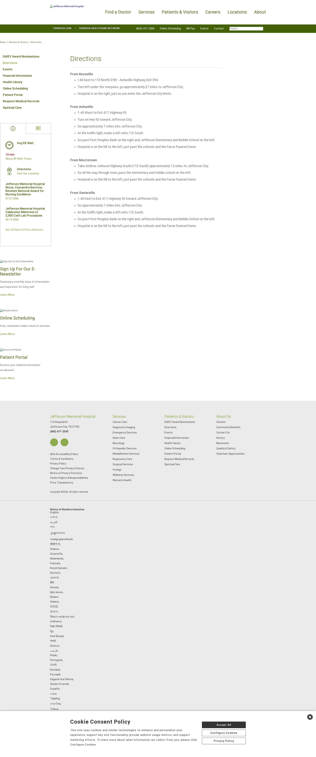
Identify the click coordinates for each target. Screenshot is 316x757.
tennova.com (62, 28)
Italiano (54, 601)
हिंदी (52, 582)
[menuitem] (246, 28)
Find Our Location (28, 173)
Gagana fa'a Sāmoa (61, 679)
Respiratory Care (122, 459)
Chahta (54, 549)
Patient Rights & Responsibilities (69, 477)
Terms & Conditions (61, 458)
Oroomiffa (56, 553)
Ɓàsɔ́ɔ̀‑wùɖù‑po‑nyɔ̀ (62, 616)
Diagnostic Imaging (124, 427)
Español (54, 688)
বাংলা (52, 526)
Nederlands (56, 558)
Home (3, 42)
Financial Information (17, 75)
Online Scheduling (170, 28)
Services (119, 416)
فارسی (54, 650)
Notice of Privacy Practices (66, 473)
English (54, 512)
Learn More (7, 294)
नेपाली (53, 640)
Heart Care (119, 437)
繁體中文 (55, 543)
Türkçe (54, 709)
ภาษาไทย (55, 703)
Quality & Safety (225, 448)
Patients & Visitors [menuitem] (180, 12)
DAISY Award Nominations (21, 56)
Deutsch (55, 572)
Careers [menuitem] (212, 12)
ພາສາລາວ (55, 621)
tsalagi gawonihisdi (61, 539)
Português (56, 660)
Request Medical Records (21, 101)
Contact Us (223, 432)
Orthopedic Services (125, 448)
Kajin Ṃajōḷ (56, 626)
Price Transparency (61, 482)
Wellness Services (123, 474)
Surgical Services (123, 464)
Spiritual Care (12, 107)
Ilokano (54, 596)
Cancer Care (120, 421)
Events (204, 28)
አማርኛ (53, 517)
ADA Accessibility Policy (64, 454)
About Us (223, 416)
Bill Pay (190, 28)
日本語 (54, 606)
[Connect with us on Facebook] (54, 442)
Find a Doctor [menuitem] (118, 12)
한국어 (54, 611)
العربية (53, 522)
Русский (55, 674)
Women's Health (122, 480)
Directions (10, 63)
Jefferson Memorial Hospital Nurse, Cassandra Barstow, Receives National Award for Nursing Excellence (25, 189)
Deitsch (54, 645)
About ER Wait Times (18, 158)
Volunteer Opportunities (230, 453)
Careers (221, 421)
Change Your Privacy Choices (67, 468)
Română (55, 669)
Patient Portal (12, 95)
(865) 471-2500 (145, 28)
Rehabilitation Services (126, 453)
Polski (53, 655)
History (220, 437)
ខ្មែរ (51, 631)
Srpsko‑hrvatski (59, 684)
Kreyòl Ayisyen (58, 568)
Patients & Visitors (18, 42)
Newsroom (222, 443)
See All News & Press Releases (24, 229)
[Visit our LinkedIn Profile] (64, 442)
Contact (219, 28)
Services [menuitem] (146, 12)
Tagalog (55, 698)
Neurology (118, 443)
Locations (237, 12)
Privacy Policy (58, 463)
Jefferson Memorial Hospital (72, 416)
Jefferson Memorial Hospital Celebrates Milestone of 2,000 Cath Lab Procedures (25, 212)
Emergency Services (125, 432)
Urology (117, 469)
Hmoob (54, 587)
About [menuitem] (260, 12)
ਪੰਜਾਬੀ (53, 664)
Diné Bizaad (57, 636)
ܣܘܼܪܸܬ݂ (53, 693)
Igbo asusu (56, 592)
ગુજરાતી (54, 577)
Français (55, 563)
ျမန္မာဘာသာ (57, 532)
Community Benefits (228, 427)
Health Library (12, 82)
